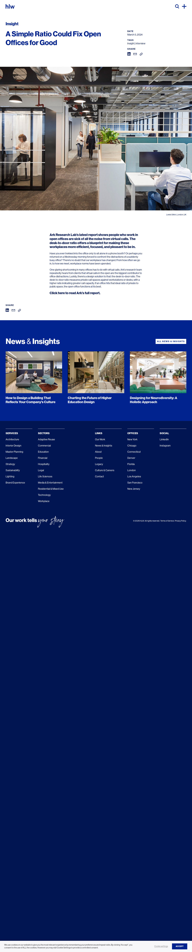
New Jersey (133, 488)
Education (43, 451)
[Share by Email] (135, 53)
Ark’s (123, 269)
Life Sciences (45, 476)
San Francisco (134, 482)
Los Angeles (134, 476)
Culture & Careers (104, 470)
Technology (44, 495)
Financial (42, 458)
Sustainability (13, 470)
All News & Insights (171, 341)
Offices (132, 433)
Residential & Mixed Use (51, 488)
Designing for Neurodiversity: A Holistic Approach (153, 400)
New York (132, 439)
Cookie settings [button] (161, 946)
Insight (131, 43)
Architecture (12, 439)
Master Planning (14, 451)
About (98, 451)
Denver (131, 458)
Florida (131, 464)
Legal (41, 470)
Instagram (165, 445)
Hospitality (43, 464)
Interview (140, 43)
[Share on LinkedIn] (129, 53)
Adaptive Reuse (46, 439)
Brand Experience (15, 482)
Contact (99, 476)
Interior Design (13, 445)
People (99, 458)
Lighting (10, 476)
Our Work (100, 439)
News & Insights (103, 445)
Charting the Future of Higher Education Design (90, 400)
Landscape (12, 458)
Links (98, 433)
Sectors (44, 433)
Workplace (43, 501)
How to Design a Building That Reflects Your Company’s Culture (30, 400)
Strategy (10, 464)
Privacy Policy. (180, 521)
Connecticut (134, 451)
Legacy (99, 464)
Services (12, 433)
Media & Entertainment (50, 482)
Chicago (131, 445)
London (131, 470)
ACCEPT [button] (180, 946)
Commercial (44, 445)
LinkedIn (164, 439)
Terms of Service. (167, 521)
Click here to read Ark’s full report (75, 293)
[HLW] (10, 6)
